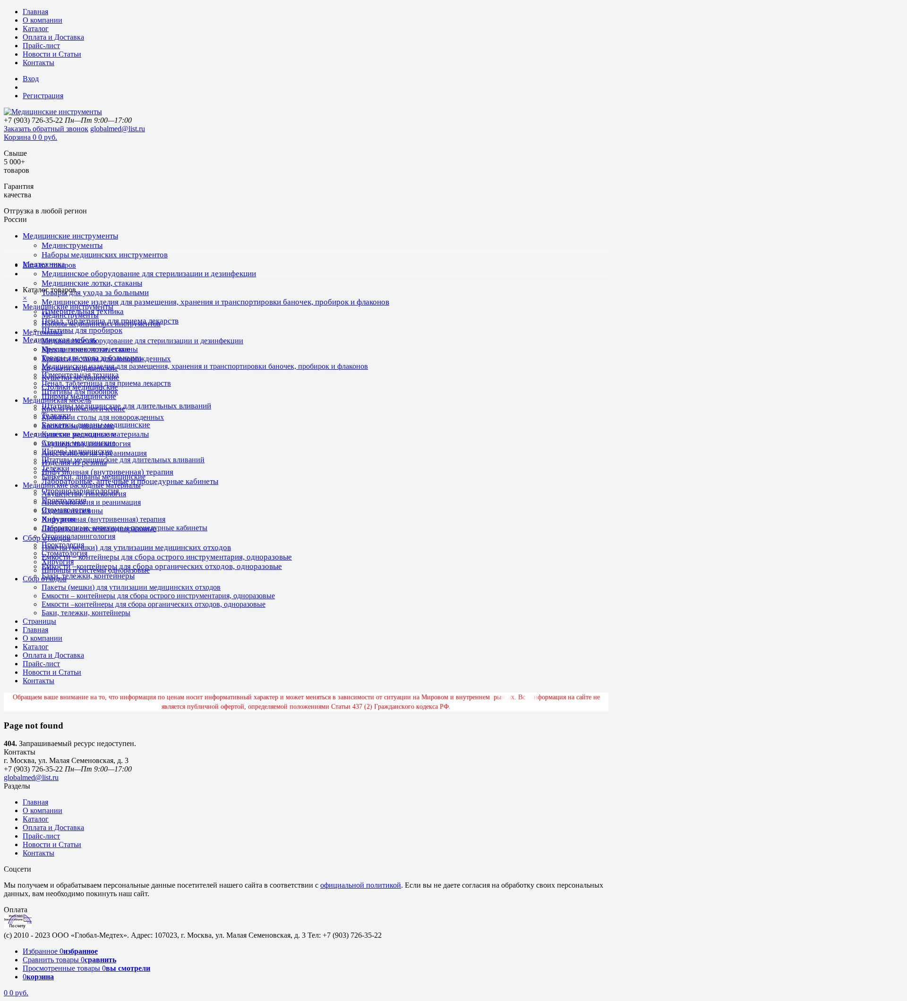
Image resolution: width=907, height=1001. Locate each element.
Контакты (38, 63)
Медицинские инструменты (70, 235)
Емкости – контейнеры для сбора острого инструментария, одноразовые (167, 556)
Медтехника (42, 332)
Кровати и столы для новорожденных (103, 417)
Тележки (55, 468)
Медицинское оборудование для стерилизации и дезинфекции (149, 273)
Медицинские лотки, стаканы (92, 283)
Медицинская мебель (57, 400)
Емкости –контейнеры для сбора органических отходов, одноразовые (162, 566)
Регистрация (43, 96)
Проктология (63, 545)
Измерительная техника (80, 375)
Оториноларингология (78, 536)
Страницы (39, 621)
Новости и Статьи (52, 54)
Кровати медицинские (78, 426)
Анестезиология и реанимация (91, 502)
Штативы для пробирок (82, 330)
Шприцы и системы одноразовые (96, 570)
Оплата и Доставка (53, 37)
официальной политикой (360, 885)
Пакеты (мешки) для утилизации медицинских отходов (136, 547)
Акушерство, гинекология (84, 494)
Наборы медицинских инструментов (105, 254)
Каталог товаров (49, 265)
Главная (35, 12)
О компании (42, 20)
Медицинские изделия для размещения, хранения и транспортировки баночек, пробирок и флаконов (215, 301)
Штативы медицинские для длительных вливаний (126, 405)
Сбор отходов (45, 579)
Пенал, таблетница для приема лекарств (106, 383)
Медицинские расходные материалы (82, 485)
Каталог (36, 29)
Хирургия (58, 562)
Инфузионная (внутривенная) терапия (107, 471)
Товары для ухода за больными (95, 292)
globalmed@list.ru (117, 129)
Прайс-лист (41, 46)
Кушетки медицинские (79, 434)
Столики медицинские (78, 443)
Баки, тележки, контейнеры (88, 575)
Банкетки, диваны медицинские (93, 477)
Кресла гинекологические (83, 409)
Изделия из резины (72, 511)
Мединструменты (72, 245)
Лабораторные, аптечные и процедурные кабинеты (124, 528)
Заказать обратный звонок (46, 129)
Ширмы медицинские (77, 451)
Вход (31, 79)
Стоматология (64, 553)
